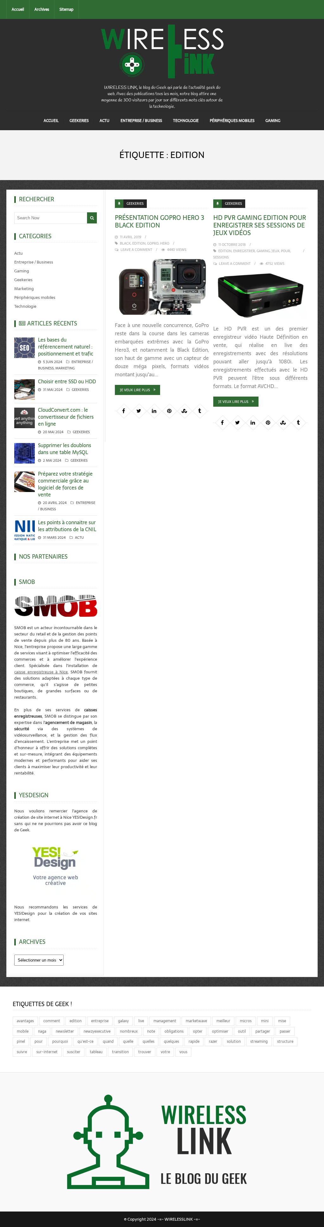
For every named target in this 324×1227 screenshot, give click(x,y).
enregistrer (244, 251)
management (164, 1021)
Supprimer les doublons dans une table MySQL (64, 448)
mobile (22, 1031)
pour (285, 251)
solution (234, 1041)
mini (265, 1021)
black (125, 243)
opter (197, 1031)
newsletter (65, 1031)
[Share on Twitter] (139, 411)
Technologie (186, 121)
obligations (174, 1031)
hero (164, 243)
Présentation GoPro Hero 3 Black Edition (159, 221)
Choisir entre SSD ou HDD (67, 381)
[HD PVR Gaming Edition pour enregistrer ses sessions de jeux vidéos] (260, 295)
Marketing (24, 288)
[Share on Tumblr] (200, 411)
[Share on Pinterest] (169, 411)
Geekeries (79, 121)
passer (285, 1031)
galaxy (123, 1021)
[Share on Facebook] (124, 411)
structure (285, 1041)
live (141, 1021)
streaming (259, 1041)
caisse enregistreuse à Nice (41, 672)
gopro (153, 243)
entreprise (100, 1021)
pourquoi (60, 1041)
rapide (194, 1041)
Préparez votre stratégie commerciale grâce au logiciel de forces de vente (65, 484)
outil (242, 1031)
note (151, 1031)
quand (108, 1041)
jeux (275, 251)
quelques (171, 1041)
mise (282, 1021)
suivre (22, 1052)
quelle (128, 1041)
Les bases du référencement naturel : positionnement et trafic (65, 347)
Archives (41, 9)
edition (139, 243)
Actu (104, 121)
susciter (73, 1052)
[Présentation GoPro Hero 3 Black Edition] (162, 287)
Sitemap (66, 9)
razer (213, 1041)
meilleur (223, 1021)
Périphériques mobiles (232, 121)
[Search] (92, 217)
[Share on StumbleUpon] (184, 411)
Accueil (18, 9)
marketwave (196, 1021)
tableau (96, 1052)
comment (51, 1021)
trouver (144, 1052)
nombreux (129, 1031)
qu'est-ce (85, 1041)
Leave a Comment (136, 249)
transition (120, 1052)
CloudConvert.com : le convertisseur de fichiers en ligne (66, 417)
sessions (221, 257)
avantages (25, 1021)
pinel (21, 1041)
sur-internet (47, 1052)
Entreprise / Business (141, 121)
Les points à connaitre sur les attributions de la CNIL (67, 525)
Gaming (272, 121)
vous (183, 1052)
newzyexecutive (97, 1031)
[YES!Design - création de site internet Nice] (55, 865)
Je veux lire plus (135, 390)
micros (246, 1021)
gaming (263, 251)
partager (262, 1031)
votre (165, 1052)
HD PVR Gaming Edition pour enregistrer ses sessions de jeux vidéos (259, 225)
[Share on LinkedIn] (154, 411)
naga (42, 1031)
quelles (148, 1041)
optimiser (220, 1031)
